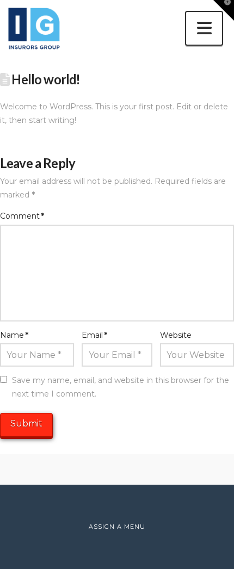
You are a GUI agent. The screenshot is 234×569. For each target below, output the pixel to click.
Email (94, 335)
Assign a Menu (117, 526)
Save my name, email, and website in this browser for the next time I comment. (120, 387)
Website (176, 335)
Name (14, 335)
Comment (22, 216)
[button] (204, 28)
